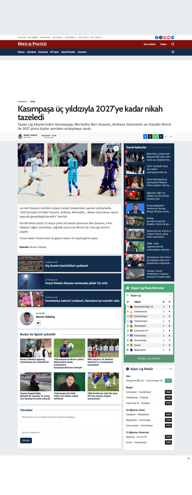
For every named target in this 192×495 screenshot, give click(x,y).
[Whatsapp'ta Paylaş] (155, 136)
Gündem (31, 52)
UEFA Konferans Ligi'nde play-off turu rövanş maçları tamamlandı (103, 396)
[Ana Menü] (173, 52)
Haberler (22, 102)
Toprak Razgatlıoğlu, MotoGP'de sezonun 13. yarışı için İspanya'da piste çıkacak (35, 396)
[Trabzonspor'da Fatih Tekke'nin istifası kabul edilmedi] (69, 381)
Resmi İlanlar (68, 52)
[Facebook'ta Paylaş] (145, 136)
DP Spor (54, 52)
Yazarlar (82, 52)
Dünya (21, 52)
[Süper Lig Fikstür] (170, 369)
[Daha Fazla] (161, 136)
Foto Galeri (150, 44)
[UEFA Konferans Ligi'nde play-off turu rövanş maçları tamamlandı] (103, 381)
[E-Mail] (38, 323)
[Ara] (172, 44)
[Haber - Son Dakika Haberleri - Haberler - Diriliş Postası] (32, 44)
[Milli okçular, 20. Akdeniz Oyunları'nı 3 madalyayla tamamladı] (103, 347)
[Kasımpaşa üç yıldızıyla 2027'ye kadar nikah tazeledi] (69, 173)
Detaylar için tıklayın (149, 358)
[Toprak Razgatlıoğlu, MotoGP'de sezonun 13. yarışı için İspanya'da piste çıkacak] (35, 381)
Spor (32, 102)
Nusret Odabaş (45, 316)
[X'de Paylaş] (150, 136)
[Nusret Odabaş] (27, 318)
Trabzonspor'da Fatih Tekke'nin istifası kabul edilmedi (66, 396)
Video (163, 44)
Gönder (26, 440)
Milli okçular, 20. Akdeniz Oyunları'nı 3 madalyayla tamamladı (100, 362)
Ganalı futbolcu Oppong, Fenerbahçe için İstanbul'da (34, 360)
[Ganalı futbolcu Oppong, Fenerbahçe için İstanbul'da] (35, 347)
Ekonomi (43, 52)
